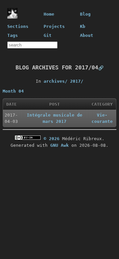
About (86, 35)
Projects (54, 26)
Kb (82, 26)
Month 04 (13, 91)
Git (48, 35)
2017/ (76, 81)
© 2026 (52, 138)
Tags (12, 35)
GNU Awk (59, 145)
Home (49, 14)
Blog (85, 14)
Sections (17, 26)
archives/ (55, 81)
